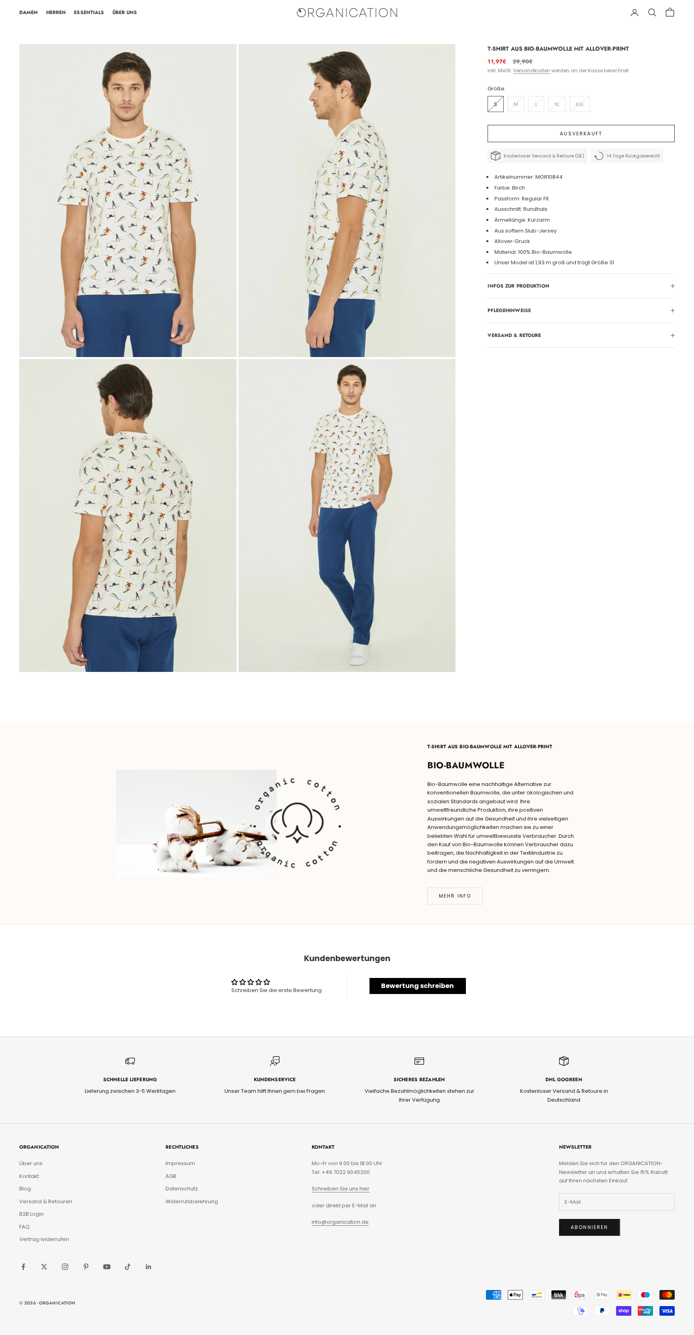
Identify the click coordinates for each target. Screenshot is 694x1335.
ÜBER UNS (124, 12)
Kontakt (29, 1176)
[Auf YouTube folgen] (107, 1267)
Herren (56, 12)
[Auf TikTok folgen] (128, 1267)
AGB (170, 1176)
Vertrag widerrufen (44, 1239)
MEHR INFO (455, 895)
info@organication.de (340, 1222)
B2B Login (31, 1214)
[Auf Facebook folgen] (23, 1267)
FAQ (24, 1227)
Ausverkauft (581, 133)
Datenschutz (181, 1188)
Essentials (89, 12)
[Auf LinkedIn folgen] (149, 1267)
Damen (28, 12)
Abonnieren (589, 1227)
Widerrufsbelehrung (191, 1201)
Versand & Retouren (45, 1201)
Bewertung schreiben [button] (417, 985)
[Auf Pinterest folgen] (86, 1267)
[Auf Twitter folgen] (44, 1267)
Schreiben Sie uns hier (340, 1188)
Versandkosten (531, 70)
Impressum (180, 1163)
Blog (25, 1188)
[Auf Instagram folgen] (65, 1267)
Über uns (31, 1163)
